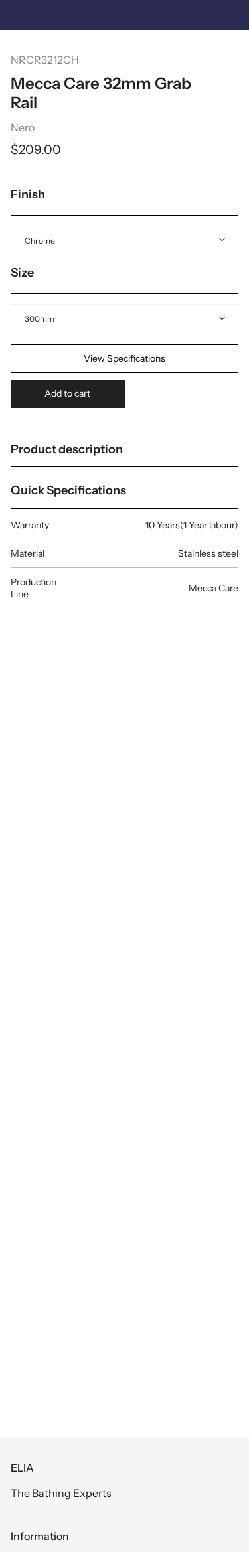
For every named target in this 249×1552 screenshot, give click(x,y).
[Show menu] (21, 50)
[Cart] (231, 50)
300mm (39, 319)
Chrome (40, 241)
